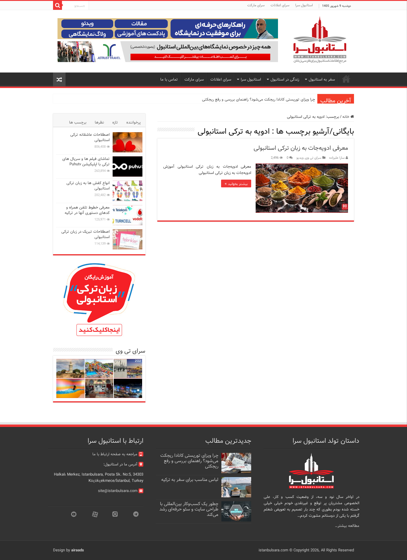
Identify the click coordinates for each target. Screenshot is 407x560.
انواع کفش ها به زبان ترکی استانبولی (88, 186)
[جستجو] (57, 5)
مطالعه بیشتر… (347, 526)
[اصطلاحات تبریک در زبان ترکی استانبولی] (127, 239)
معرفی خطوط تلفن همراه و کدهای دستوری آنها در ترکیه (87, 210)
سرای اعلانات (280, 5)
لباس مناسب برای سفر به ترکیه (189, 479)
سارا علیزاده (337, 158)
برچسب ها (77, 122)
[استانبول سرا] (319, 40)
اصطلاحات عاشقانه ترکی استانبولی (90, 137)
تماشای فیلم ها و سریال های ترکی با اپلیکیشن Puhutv (86, 161)
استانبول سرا (304, 5)
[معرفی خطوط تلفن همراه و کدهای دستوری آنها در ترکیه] (127, 215)
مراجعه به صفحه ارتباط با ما (114, 454)
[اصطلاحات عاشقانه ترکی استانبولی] (127, 142)
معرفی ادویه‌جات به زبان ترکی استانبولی (301, 148)
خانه (346, 117)
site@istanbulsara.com (117, 491)
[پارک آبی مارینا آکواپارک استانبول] (99, 368)
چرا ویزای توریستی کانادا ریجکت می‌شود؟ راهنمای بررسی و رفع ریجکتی (258, 99)
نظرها (99, 122)
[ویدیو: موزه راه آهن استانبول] (99, 388)
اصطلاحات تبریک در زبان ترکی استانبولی (85, 234)
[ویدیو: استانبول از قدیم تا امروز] (128, 368)
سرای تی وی (313, 158)
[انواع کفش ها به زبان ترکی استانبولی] (127, 191)
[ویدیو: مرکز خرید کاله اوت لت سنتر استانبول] (128, 388)
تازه (115, 122)
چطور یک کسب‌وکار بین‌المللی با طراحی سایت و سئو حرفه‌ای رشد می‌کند (188, 509)
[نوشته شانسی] (59, 79)
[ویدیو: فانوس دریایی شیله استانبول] (70, 368)
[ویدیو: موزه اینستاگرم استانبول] (70, 388)
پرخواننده (133, 122)
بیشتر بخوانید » (236, 183)
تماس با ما (169, 79)
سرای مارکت (256, 5)
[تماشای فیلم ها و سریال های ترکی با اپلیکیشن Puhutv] (127, 166)
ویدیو (300, 158)
